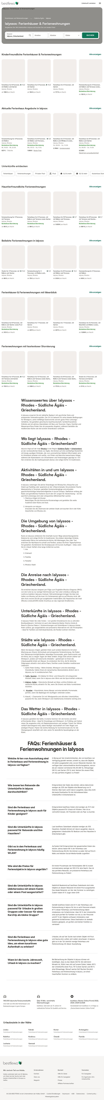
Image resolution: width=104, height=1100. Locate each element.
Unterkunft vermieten (88, 3)
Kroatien (29, 690)
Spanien (33, 676)
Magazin (36, 1080)
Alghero (28, 682)
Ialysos (48, 18)
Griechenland (76, 449)
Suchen (90, 35)
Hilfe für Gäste (62, 1074)
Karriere (36, 1074)
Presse (60, 1080)
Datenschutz (80, 1094)
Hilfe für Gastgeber (64, 1077)
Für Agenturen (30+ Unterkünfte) (88, 1078)
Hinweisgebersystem (52, 1096)
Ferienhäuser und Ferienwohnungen (16, 18)
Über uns (37, 1077)
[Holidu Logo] (12, 3)
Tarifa (27, 676)
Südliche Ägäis (39, 18)
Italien (34, 682)
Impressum (65, 1094)
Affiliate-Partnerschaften (66, 1083)
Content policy (91, 1094)
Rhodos (44, 449)
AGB (73, 1094)
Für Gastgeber (86, 1074)
